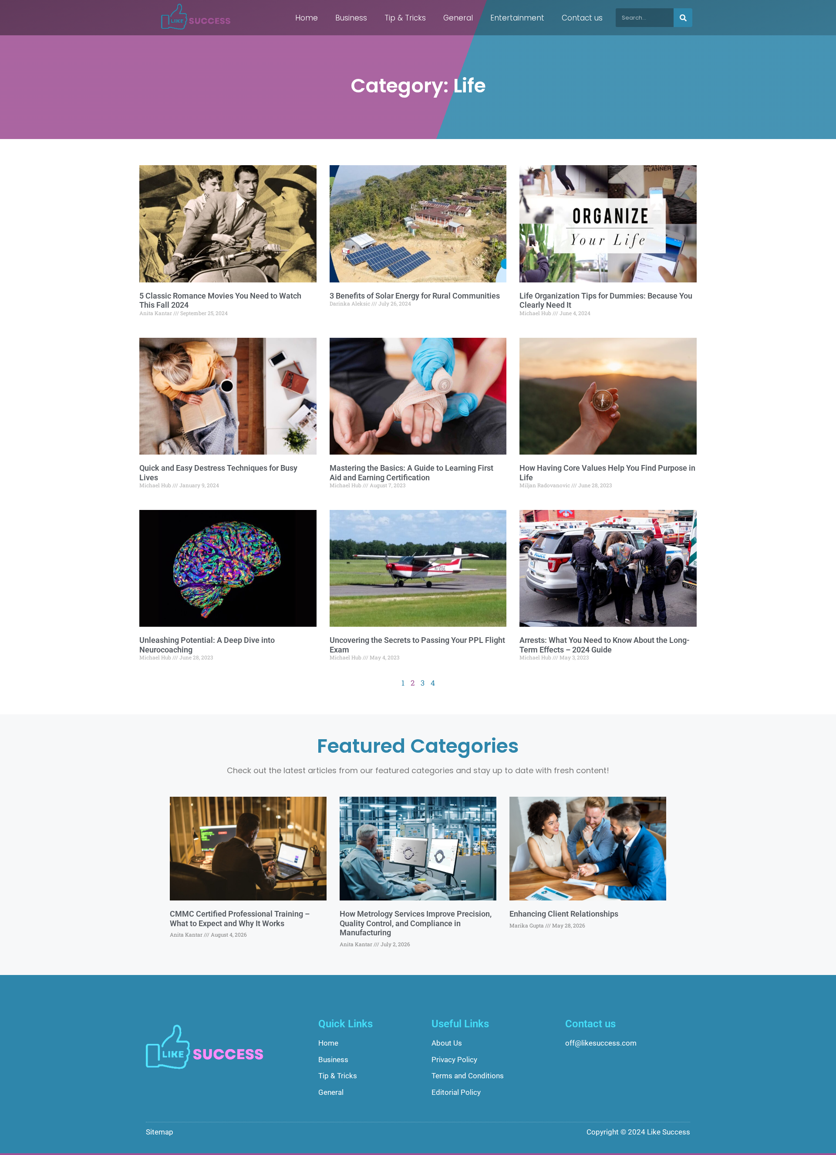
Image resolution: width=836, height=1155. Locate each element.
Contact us (582, 18)
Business (351, 18)
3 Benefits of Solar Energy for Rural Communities (415, 295)
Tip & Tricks (405, 18)
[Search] (683, 17)
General (458, 18)
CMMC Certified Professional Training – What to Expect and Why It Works (240, 918)
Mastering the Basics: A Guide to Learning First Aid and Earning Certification (411, 472)
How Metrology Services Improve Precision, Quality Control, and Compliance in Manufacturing (416, 923)
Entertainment (517, 18)
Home (306, 18)
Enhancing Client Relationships (563, 913)
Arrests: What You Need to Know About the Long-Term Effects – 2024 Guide (604, 644)
